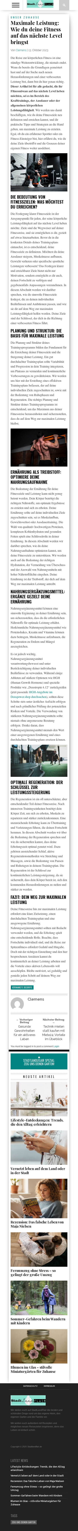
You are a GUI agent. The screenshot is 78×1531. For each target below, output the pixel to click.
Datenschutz (30, 1386)
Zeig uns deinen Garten (23, 1522)
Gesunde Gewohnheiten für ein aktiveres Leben (24, 1033)
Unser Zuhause (25, 17)
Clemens (21, 50)
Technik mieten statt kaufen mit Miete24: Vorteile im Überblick (53, 1033)
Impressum (49, 1386)
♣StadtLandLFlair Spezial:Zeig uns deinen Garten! (39, 1060)
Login (56, 1046)
